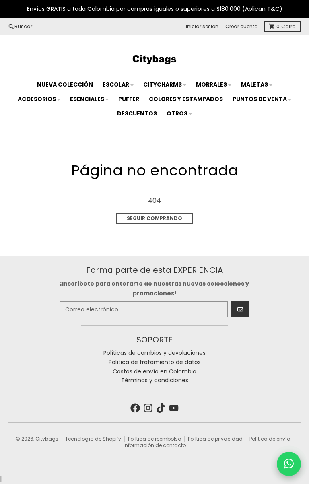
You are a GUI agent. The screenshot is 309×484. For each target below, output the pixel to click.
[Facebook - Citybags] (135, 408)
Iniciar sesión (202, 26)
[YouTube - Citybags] (174, 408)
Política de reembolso (154, 438)
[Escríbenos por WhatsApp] (289, 464)
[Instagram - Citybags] (148, 408)
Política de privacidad (215, 438)
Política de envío (269, 438)
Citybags (46, 438)
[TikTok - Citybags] (161, 408)
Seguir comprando (154, 218)
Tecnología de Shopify (93, 438)
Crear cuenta (241, 26)
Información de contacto (155, 445)
